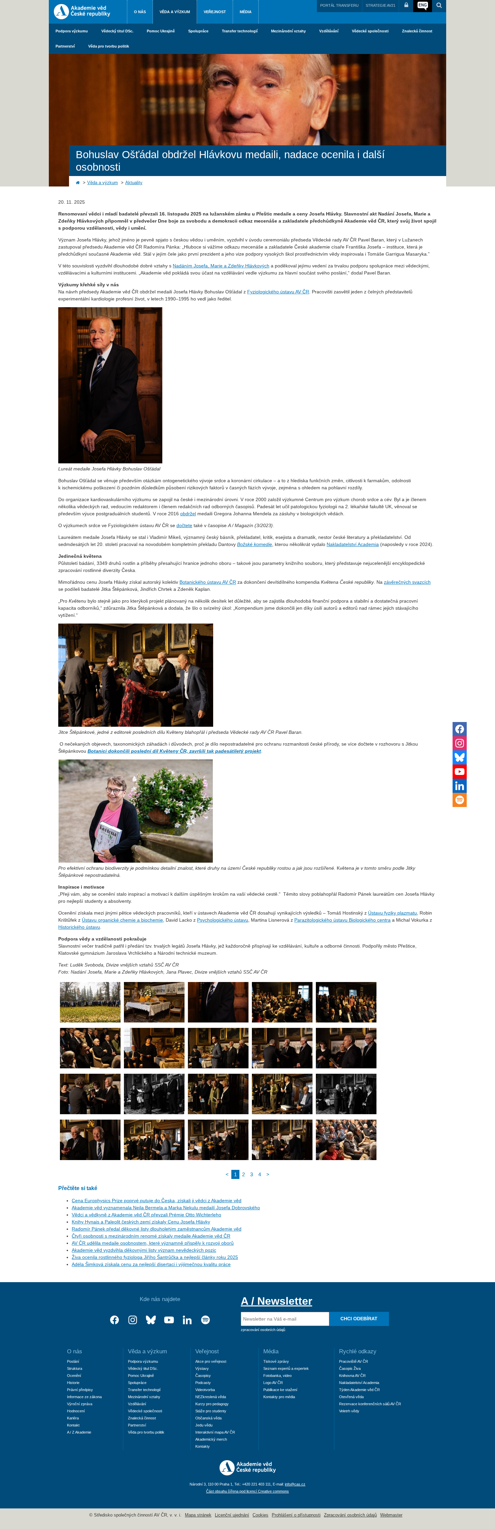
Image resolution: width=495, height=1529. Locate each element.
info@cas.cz (295, 1484)
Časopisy (203, 1376)
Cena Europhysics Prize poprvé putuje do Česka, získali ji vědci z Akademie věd (156, 1200)
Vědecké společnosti (370, 31)
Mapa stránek (198, 1515)
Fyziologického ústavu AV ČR (278, 291)
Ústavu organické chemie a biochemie (122, 920)
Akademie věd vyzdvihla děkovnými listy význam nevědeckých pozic (144, 1250)
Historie (73, 1383)
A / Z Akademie (79, 1432)
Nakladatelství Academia (353, 544)
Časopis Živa (350, 1368)
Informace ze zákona (84, 1397)
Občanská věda (208, 1418)
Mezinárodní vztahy (288, 31)
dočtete (184, 525)
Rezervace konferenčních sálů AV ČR (370, 1404)
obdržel (188, 513)
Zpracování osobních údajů (350, 1515)
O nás (140, 12)
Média (246, 12)
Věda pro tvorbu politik (108, 46)
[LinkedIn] (187, 1320)
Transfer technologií (240, 31)
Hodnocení (76, 1411)
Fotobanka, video (277, 1376)
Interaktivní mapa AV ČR (215, 1432)
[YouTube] (169, 1320)
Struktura (74, 1368)
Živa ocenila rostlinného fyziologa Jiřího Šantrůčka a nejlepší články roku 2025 (155, 1257)
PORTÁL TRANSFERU (339, 5)
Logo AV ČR (273, 1383)
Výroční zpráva (79, 1404)
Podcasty (203, 1383)
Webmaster (391, 1515)
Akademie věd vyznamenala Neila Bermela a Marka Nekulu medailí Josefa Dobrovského (166, 1207)
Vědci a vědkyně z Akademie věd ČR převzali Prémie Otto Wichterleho (146, 1214)
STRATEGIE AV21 (380, 5)
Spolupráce (198, 31)
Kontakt (73, 1425)
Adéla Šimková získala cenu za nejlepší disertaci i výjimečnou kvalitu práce (151, 1264)
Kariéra (73, 1418)
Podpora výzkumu (72, 31)
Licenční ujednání (232, 1515)
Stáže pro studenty (210, 1411)
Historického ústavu (79, 927)
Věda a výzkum (175, 12)
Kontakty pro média (279, 1397)
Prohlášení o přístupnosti (296, 1515)
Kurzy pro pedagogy (212, 1404)
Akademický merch (211, 1439)
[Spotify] (205, 1320)
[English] (422, 6)
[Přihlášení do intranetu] (406, 6)
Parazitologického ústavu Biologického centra (342, 920)
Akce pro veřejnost (210, 1361)
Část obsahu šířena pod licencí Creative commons (247, 1491)
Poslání (73, 1361)
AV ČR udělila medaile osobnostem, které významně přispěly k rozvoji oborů (153, 1243)
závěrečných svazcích (407, 582)
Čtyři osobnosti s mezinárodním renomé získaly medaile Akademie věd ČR (151, 1236)
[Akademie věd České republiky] (248, 1473)
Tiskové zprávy (276, 1361)
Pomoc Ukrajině (161, 31)
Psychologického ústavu (222, 920)
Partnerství (65, 46)
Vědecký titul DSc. (117, 31)
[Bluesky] (151, 1320)
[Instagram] (133, 1320)
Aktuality (133, 182)
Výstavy (202, 1368)
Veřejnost (215, 12)
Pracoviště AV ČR (353, 1361)
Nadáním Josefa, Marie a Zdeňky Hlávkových (221, 265)
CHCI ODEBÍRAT (358, 1318)
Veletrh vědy (349, 1411)
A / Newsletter (276, 1301)
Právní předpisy (80, 1390)
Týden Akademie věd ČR (359, 1390)
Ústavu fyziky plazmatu (392, 913)
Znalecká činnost (417, 31)
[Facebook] (114, 1320)
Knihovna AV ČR (352, 1376)
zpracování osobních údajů (263, 1330)
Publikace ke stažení (280, 1390)
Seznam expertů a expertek (286, 1368)
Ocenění (74, 1376)
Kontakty (202, 1446)
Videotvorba (205, 1390)
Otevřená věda (351, 1397)
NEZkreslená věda (210, 1397)
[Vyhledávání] (439, 6)
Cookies (260, 1515)
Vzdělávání (328, 31)
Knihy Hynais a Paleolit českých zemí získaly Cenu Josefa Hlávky (141, 1221)
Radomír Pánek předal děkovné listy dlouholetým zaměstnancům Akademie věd (156, 1229)
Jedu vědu (203, 1425)
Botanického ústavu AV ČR (207, 582)
